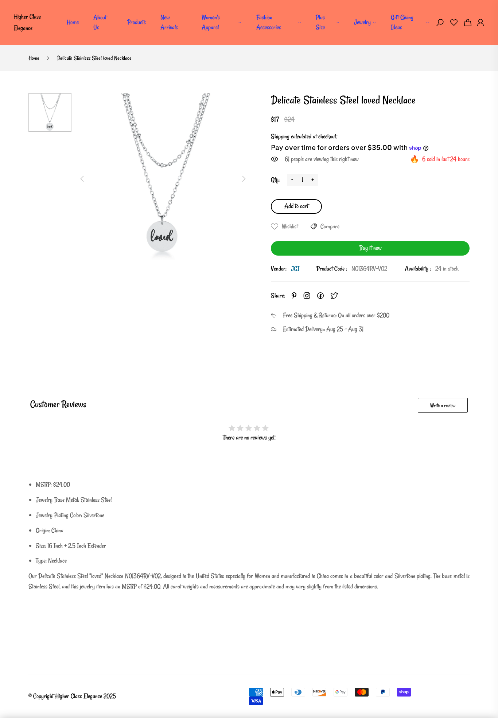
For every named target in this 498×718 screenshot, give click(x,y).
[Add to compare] (314, 226)
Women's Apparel (211, 22)
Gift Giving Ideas (402, 22)
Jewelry (362, 22)
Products (136, 22)
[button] (440, 22)
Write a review (442, 405)
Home (73, 22)
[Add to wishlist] (274, 226)
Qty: (275, 179)
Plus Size (320, 22)
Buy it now (370, 248)
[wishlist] (454, 22)
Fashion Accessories (268, 22)
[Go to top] (469, 689)
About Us (99, 22)
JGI (295, 268)
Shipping (280, 136)
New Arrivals (169, 22)
